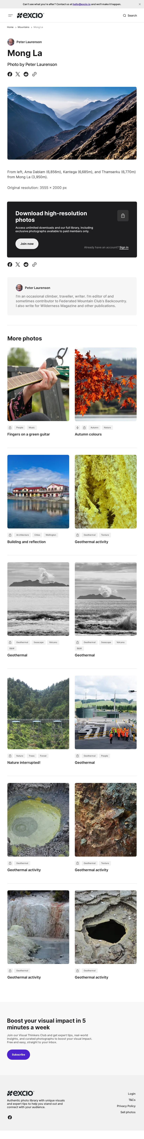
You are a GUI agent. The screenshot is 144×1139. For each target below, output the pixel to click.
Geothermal (90, 535)
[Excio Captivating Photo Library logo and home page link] (30, 15)
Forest (43, 755)
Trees (31, 755)
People (19, 427)
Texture (105, 535)
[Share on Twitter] (18, 74)
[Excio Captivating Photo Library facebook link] (10, 1117)
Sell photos (128, 1112)
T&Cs (132, 1100)
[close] (140, 4)
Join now (27, 244)
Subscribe (18, 1054)
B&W (11, 648)
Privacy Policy (126, 1106)
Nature (107, 427)
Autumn (94, 427)
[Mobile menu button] (10, 15)
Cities (37, 535)
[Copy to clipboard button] (33, 74)
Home (10, 27)
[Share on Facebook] (10, 74)
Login (132, 1093)
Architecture (22, 535)
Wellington (51, 535)
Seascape (39, 642)
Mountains (23, 27)
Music (32, 427)
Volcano (53, 642)
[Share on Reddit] (26, 74)
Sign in (124, 247)
